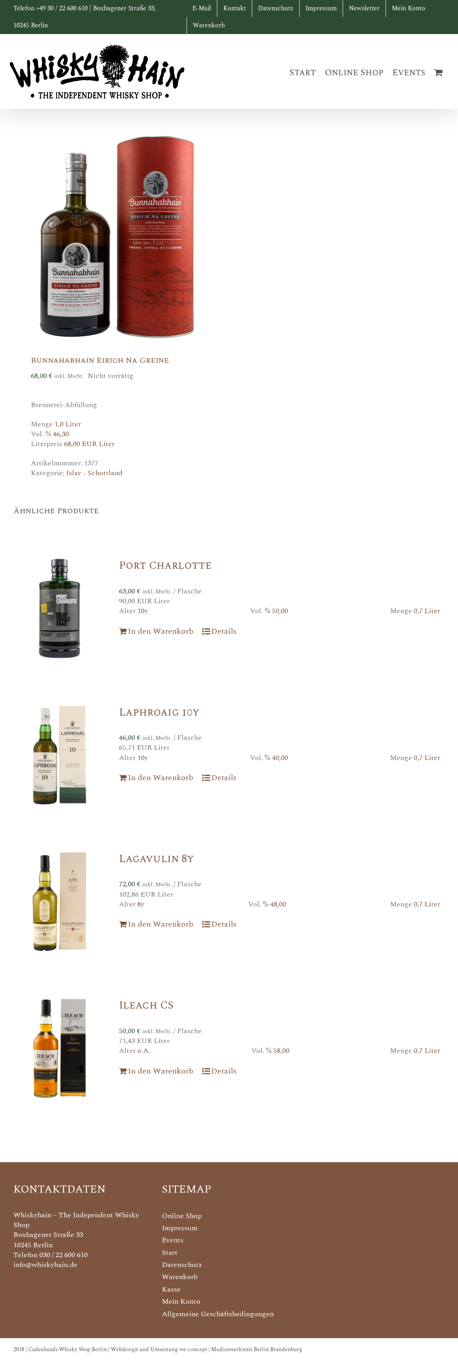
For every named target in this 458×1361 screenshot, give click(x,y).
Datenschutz (182, 1265)
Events (172, 1240)
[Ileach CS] (59, 1048)
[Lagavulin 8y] (59, 901)
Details (224, 631)
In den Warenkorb (160, 631)
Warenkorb (180, 1277)
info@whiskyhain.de (45, 1264)
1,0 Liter (68, 424)
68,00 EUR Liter (89, 443)
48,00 (278, 904)
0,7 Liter (427, 610)
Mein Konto (181, 1301)
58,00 (281, 1050)
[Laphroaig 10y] (59, 755)
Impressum (180, 1228)
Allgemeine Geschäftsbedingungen (218, 1314)
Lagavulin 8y (156, 859)
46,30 (61, 434)
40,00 (280, 757)
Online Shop (182, 1216)
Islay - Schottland (94, 473)
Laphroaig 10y (159, 712)
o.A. (143, 1050)
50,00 (280, 610)
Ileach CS (146, 1005)
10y (142, 610)
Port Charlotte (165, 566)
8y (140, 904)
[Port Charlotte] (59, 608)
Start (170, 1253)
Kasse (171, 1289)
